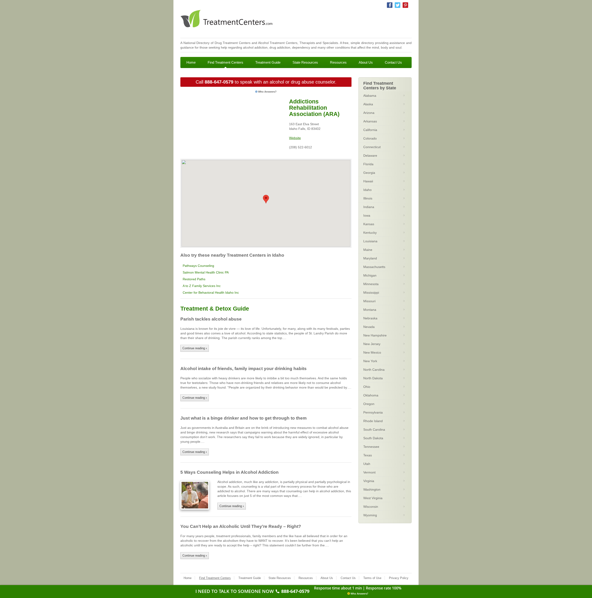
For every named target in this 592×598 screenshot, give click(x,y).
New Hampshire (375, 335)
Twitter (397, 5)
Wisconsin (370, 506)
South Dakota (373, 438)
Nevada (369, 327)
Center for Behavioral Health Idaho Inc (211, 292)
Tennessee (371, 446)
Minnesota (371, 284)
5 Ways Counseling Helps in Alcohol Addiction (229, 472)
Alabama (369, 95)
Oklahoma (370, 395)
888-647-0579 (219, 81)
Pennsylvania (373, 412)
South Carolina (374, 429)
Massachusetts (374, 267)
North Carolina (374, 369)
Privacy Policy (398, 578)
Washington (371, 489)
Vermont (369, 472)
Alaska (368, 104)
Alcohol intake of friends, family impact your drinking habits (243, 368)
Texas (367, 455)
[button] (266, 199)
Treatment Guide (268, 62)
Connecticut (372, 147)
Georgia (369, 172)
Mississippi (371, 292)
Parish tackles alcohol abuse (211, 319)
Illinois (367, 198)
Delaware (370, 155)
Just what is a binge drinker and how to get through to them (243, 418)
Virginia (368, 481)
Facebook (389, 5)
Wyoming (370, 515)
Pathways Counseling (198, 266)
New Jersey (371, 344)
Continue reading (194, 348)
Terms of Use (372, 578)
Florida (368, 164)
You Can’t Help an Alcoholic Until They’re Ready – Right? (240, 526)
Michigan (369, 275)
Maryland (370, 258)
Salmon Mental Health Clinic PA (206, 272)
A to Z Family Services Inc (202, 286)
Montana (369, 309)
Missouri (369, 301)
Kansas (368, 224)
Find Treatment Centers (225, 62)
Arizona (368, 113)
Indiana (368, 207)
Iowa (366, 215)
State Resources (305, 62)
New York (370, 361)
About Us (366, 62)
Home (191, 62)
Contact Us (393, 62)
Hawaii (368, 181)
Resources (338, 62)
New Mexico (372, 352)
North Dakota (373, 378)
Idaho (367, 190)
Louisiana (370, 241)
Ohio (366, 387)
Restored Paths (194, 279)
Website (295, 138)
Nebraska (370, 318)
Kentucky (370, 232)
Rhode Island (373, 421)
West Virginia (372, 498)
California (370, 130)
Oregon (368, 404)
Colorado (370, 138)
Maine (367, 250)
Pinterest (405, 5)
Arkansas (370, 121)
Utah (366, 464)
